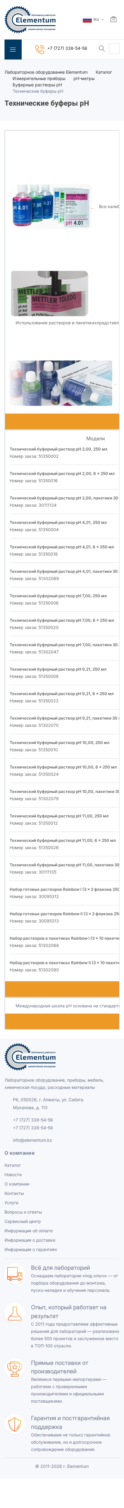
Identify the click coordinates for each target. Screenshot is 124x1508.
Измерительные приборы (39, 78)
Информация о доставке (30, 1240)
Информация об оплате (29, 1230)
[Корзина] (113, 19)
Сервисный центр (23, 1221)
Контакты (14, 1193)
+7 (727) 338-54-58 (33, 1127)
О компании (17, 1183)
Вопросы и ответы (23, 1211)
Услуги (11, 1202)
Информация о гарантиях (31, 1249)
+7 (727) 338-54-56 (33, 1119)
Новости (13, 1174)
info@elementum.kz (32, 1140)
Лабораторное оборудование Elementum (46, 72)
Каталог (104, 72)
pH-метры (84, 78)
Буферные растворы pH (37, 84)
